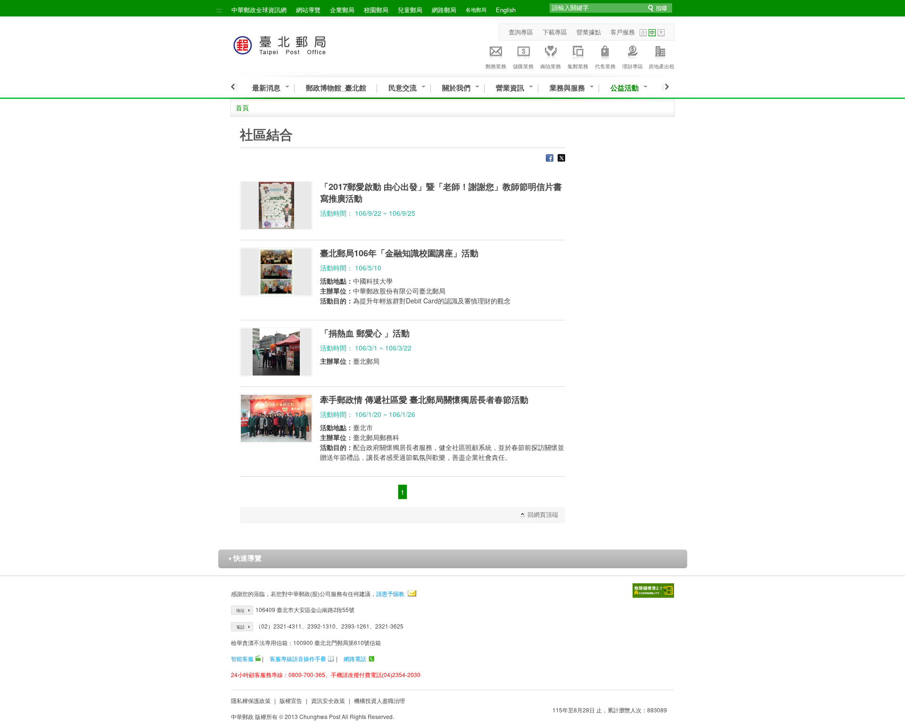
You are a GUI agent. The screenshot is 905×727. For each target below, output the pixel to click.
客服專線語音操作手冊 (298, 658)
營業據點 (588, 31)
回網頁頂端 (542, 514)
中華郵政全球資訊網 (259, 9)
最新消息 (266, 88)
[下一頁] (665, 87)
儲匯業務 (523, 66)
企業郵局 (342, 9)
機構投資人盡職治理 (379, 700)
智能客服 (242, 658)
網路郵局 (444, 9)
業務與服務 (567, 88)
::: (219, 9)
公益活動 (624, 88)
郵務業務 (495, 66)
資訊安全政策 (328, 700)
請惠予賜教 (390, 593)
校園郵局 (376, 9)
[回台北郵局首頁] (297, 43)
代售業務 (605, 66)
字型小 (643, 32)
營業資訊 (510, 88)
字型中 (652, 32)
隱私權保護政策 (251, 700)
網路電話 (355, 658)
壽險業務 (550, 66)
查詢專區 (521, 31)
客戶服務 (622, 31)
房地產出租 (662, 66)
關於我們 (456, 88)
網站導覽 (308, 9)
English (506, 9)
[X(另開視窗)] (561, 158)
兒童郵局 (410, 9)
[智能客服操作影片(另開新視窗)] (258, 658)
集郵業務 (578, 66)
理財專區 (632, 66)
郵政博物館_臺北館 (336, 88)
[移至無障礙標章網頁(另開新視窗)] (653, 590)
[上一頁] (234, 87)
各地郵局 (476, 9)
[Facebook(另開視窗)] (549, 158)
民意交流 (402, 88)
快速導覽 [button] (245, 558)
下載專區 (555, 31)
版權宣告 (291, 700)
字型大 (661, 32)
